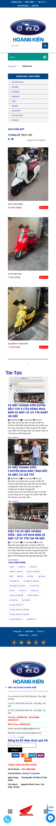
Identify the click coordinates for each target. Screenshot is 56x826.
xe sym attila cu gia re (19, 609)
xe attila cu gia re (31, 581)
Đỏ (32, 226)
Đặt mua (43, 207)
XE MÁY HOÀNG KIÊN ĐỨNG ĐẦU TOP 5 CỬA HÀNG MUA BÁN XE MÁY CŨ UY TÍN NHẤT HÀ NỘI (28, 410)
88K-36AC (30, 218)
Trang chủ (16, 2)
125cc (33, 224)
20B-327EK (30, 288)
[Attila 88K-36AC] (28, 243)
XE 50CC (15, 120)
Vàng (32, 296)
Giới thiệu (29, 2)
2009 (35, 221)
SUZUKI (15, 106)
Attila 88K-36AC (15, 274)
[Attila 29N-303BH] (28, 174)
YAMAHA (16, 96)
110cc (33, 293)
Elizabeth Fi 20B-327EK (18, 344)
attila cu (21, 566)
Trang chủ (12, 66)
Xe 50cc (30, 576)
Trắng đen (32, 156)
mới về (20, 576)
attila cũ (33, 566)
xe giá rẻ (26, 600)
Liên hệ (35, 6)
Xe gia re (13, 600)
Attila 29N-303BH (15, 204)
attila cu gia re (16, 571)
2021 (35, 151)
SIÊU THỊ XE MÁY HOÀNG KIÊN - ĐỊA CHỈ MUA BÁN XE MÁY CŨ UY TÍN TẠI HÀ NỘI (26, 534)
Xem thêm (13, 437)
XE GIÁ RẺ (16, 110)
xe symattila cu (16, 619)
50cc (34, 154)
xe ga (12, 590)
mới (11, 576)
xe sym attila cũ (16, 604)
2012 (35, 291)
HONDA (15, 87)
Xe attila (41, 576)
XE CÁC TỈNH (17, 115)
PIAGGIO (15, 91)
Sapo (22, 737)
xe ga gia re (32, 595)
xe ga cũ (35, 590)
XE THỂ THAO (18, 82)
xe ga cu (23, 590)
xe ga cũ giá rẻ (16, 595)
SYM (14, 101)
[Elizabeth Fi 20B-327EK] (28, 313)
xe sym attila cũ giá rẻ (19, 614)
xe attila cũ (14, 581)
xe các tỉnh (34, 585)
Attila (12, 566)
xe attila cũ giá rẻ (17, 585)
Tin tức (41, 2)
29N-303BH (30, 148)
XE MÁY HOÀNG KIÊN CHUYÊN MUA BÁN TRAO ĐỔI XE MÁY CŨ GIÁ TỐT (27, 471)
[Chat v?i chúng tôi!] (50, 818)
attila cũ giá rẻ (33, 571)
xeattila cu (31, 619)
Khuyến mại (23, 6)
